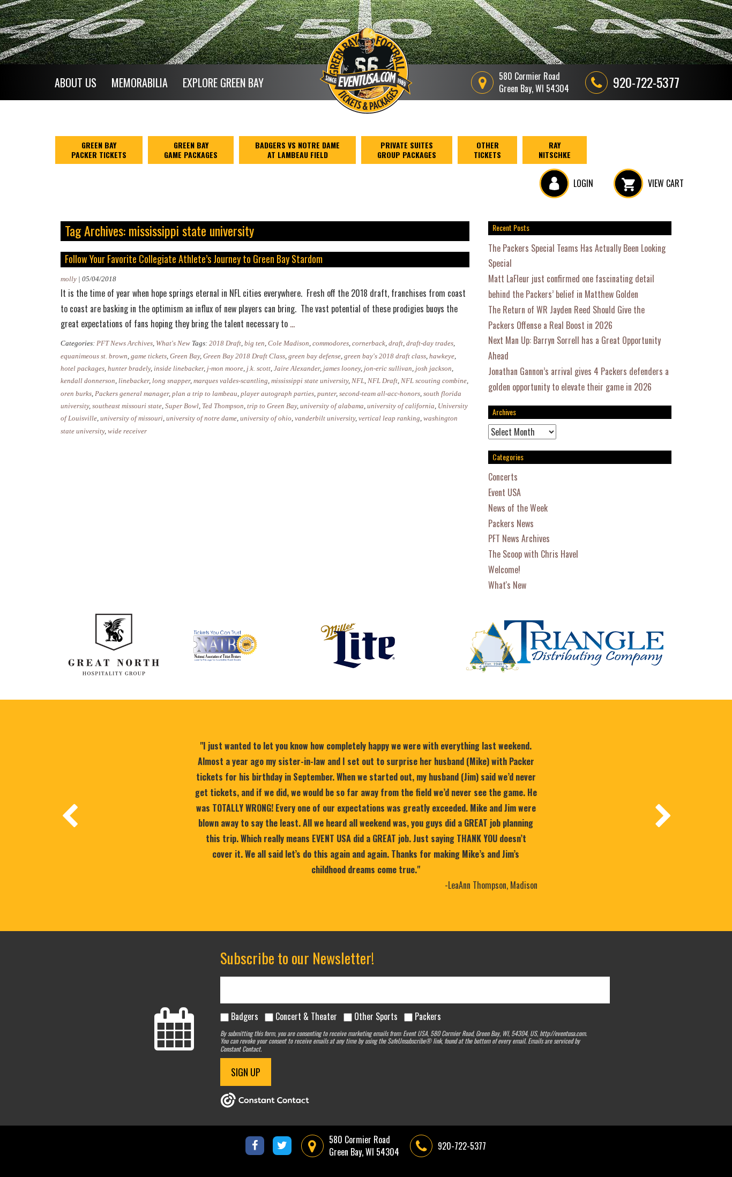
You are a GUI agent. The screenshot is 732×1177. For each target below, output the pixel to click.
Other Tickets (487, 149)
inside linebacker (179, 368)
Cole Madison (288, 343)
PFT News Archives (124, 343)
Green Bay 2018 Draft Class (244, 356)
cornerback (368, 343)
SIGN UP (245, 1072)
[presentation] (69, 815)
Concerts (503, 476)
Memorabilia (139, 82)
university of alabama (332, 406)
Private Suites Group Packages (406, 149)
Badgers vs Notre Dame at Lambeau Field (297, 149)
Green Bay (185, 356)
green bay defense (314, 356)
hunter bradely (129, 368)
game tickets (149, 356)
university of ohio (266, 418)
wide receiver (127, 431)
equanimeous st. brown (94, 356)
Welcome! (504, 569)
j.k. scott (259, 368)
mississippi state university (309, 381)
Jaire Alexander (297, 368)
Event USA (504, 492)
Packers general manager (132, 393)
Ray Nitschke (555, 149)
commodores (330, 343)
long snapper (171, 381)
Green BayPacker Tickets (98, 149)
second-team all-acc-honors (379, 393)
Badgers (244, 1016)
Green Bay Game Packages (191, 149)
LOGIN (583, 183)
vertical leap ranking (389, 418)
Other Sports (376, 1016)
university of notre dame (201, 418)
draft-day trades (429, 343)
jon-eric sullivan (388, 368)
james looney (342, 368)
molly (69, 279)
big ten (254, 343)
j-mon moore (225, 368)
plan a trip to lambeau (204, 393)
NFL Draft (383, 381)
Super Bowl (182, 406)
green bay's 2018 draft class (385, 356)
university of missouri (131, 418)
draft (396, 343)
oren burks (76, 393)
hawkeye (441, 356)
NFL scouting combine (434, 381)
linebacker (133, 381)
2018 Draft (225, 343)
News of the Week (518, 507)
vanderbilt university (325, 418)
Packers (428, 1016)
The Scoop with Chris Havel (533, 554)
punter (326, 393)
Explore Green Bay (223, 82)
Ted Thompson (223, 406)
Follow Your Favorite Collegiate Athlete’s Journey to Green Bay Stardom (194, 259)
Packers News (511, 523)
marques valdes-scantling (230, 381)
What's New (173, 343)
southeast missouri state (127, 406)
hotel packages (82, 368)
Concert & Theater (306, 1016)
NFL (358, 381)
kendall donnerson (88, 381)
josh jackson (433, 368)
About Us (75, 82)
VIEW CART (666, 183)
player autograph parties (277, 393)
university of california (401, 406)
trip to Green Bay (272, 406)
